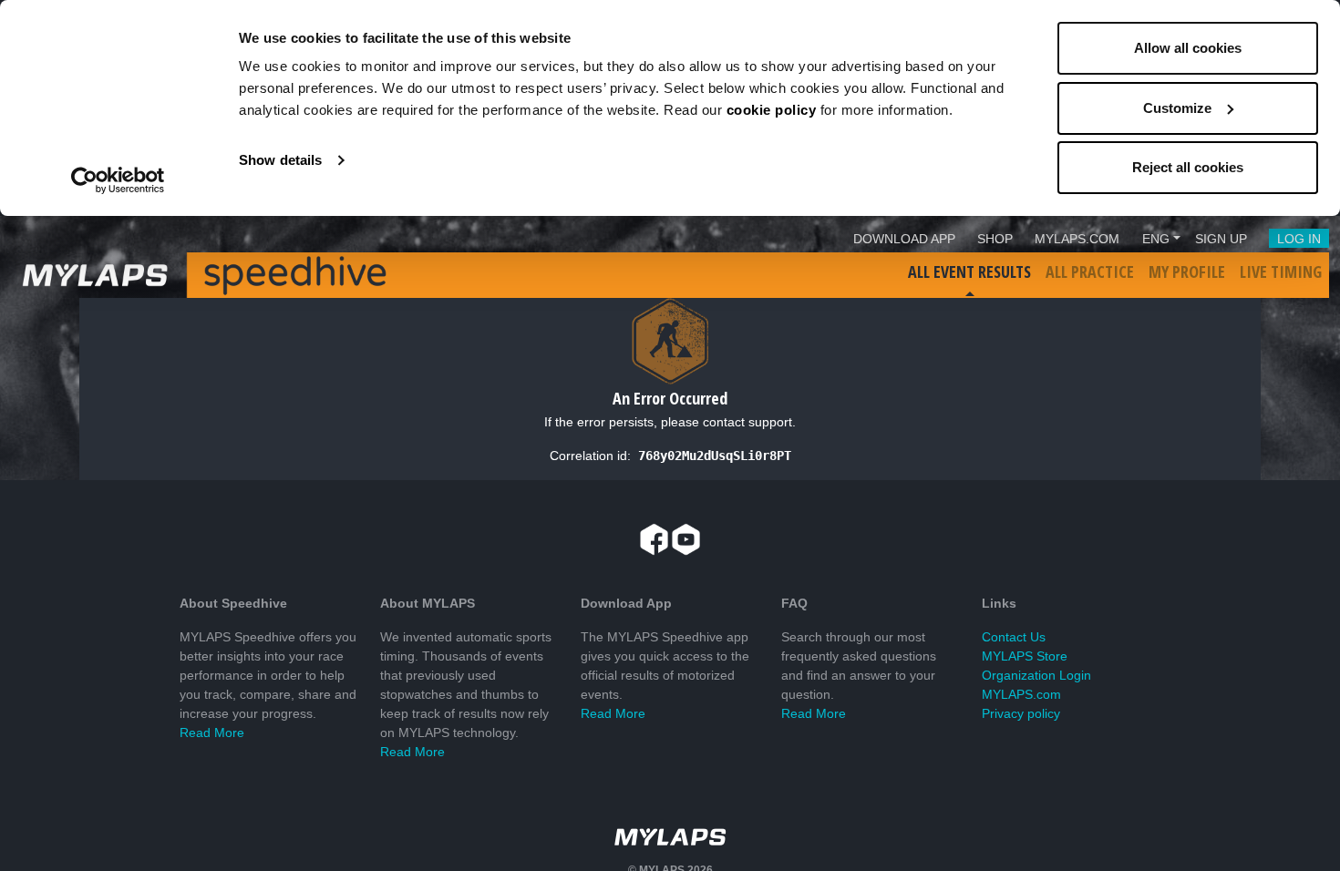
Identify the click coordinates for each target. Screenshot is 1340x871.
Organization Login (1036, 675)
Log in (1299, 238)
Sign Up (1221, 238)
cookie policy (772, 110)
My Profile (1187, 271)
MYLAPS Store (1024, 656)
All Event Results (969, 271)
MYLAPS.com (1021, 694)
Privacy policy (1021, 713)
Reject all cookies (1187, 167)
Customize (1177, 108)
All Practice (1090, 271)
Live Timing (1281, 271)
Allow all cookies (1188, 48)
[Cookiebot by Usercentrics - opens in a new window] (118, 180)
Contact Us (1014, 637)
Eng (1156, 238)
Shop (995, 238)
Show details (280, 160)
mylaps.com (1077, 238)
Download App (904, 238)
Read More (212, 732)
